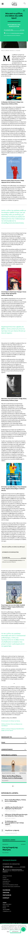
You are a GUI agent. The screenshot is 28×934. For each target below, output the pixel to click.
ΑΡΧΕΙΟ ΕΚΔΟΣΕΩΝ (7, 875)
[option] (14, 770)
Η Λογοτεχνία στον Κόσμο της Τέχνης (10, 721)
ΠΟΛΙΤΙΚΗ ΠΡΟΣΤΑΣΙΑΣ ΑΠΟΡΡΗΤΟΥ (11, 886)
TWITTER (6, 893)
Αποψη (23, 844)
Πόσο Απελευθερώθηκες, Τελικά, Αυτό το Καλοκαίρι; (15, 800)
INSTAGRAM (7, 895)
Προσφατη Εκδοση (9, 860)
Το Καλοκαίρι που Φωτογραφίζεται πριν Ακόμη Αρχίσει (14, 823)
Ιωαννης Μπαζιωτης (11, 833)
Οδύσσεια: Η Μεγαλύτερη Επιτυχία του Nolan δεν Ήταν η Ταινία (16, 815)
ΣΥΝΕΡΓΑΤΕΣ (6, 879)
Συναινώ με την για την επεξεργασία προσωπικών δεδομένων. (13, 871)
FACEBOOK (6, 890)
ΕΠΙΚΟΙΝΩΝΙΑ (6, 883)
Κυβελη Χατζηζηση (10, 810)
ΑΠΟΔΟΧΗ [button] (15, 931)
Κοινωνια (23, 773)
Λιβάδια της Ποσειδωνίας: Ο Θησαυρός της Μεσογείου (14, 807)
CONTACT (6, 898)
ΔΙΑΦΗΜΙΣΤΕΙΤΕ (6, 881)
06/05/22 (5, 844)
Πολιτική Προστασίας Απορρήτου (16, 560)
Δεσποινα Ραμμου (10, 818)
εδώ (8, 931)
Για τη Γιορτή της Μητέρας (10, 848)
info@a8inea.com (7, 911)
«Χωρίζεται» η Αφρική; (12, 830)
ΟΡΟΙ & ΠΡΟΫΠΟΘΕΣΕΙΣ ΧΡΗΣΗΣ (10, 884)
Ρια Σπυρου (8, 803)
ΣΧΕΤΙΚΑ (5, 877)
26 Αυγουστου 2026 (8, 773)
